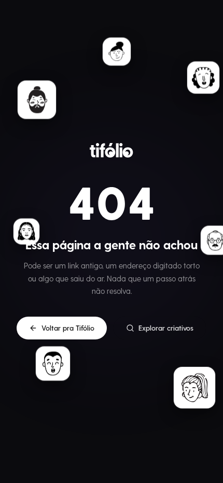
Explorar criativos (165, 327)
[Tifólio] (111, 150)
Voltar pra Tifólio (67, 327)
